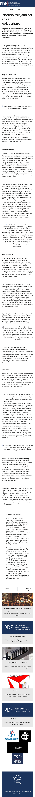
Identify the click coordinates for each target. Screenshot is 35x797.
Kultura (17, 775)
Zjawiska (17, 779)
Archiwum (17, 781)
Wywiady (17, 783)
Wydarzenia (17, 777)
